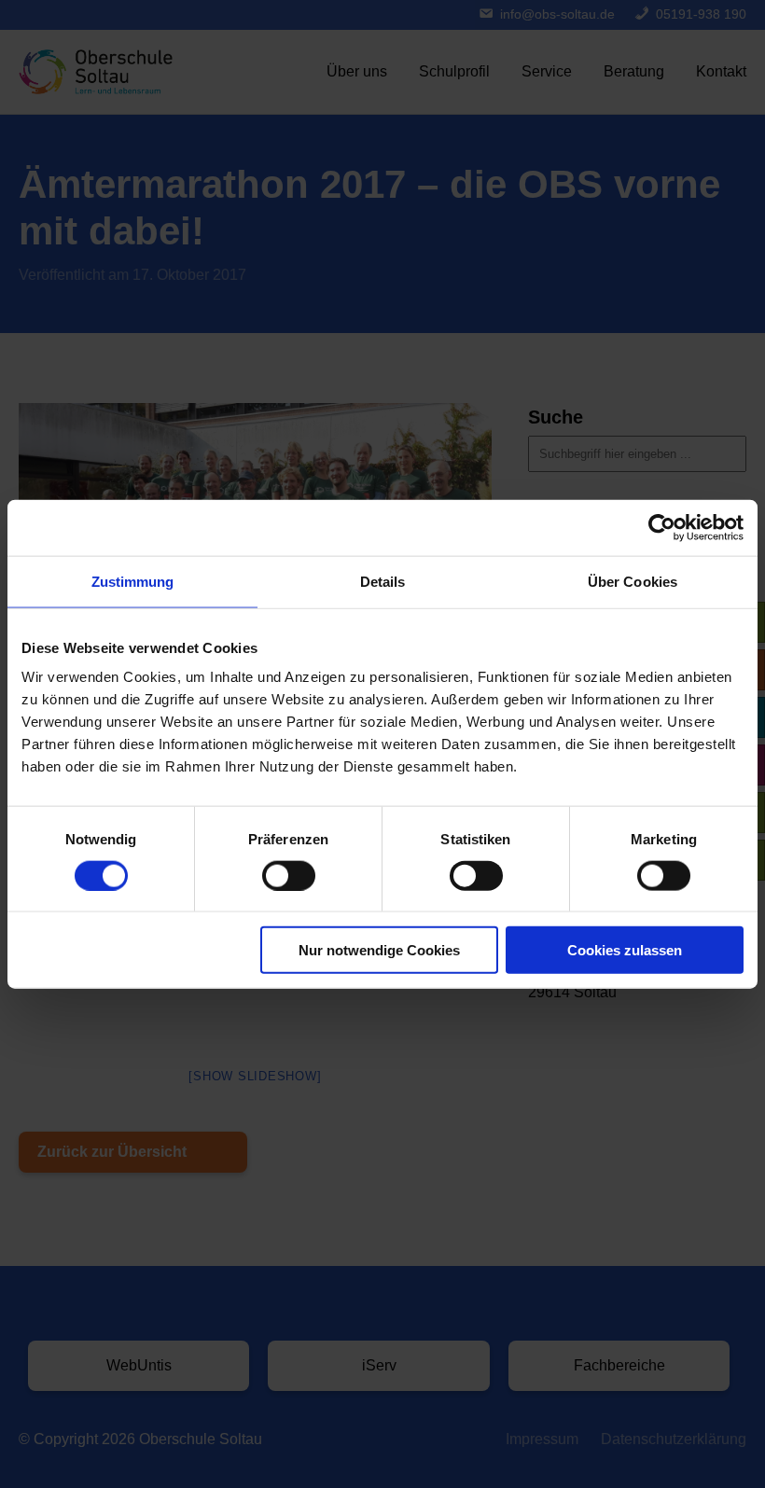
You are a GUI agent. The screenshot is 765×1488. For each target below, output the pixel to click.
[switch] (288, 875)
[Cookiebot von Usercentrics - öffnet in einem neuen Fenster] (662, 527)
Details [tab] (383, 581)
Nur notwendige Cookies (379, 950)
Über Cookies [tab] (632, 581)
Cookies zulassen (624, 950)
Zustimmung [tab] (132, 581)
